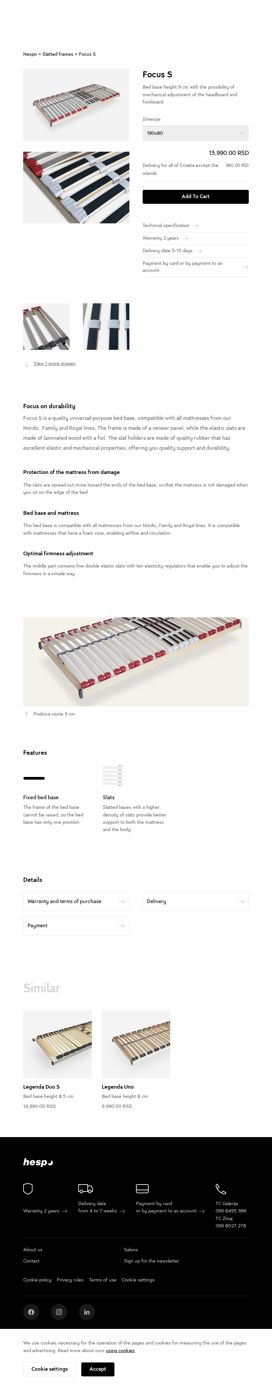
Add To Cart (196, 196)
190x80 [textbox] (155, 133)
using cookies (120, 1350)
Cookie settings (50, 1369)
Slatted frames (57, 54)
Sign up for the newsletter (151, 1261)
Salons (131, 1250)
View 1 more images (55, 363)
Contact (31, 1261)
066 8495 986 (231, 1211)
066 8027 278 (231, 1226)
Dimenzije (152, 119)
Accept (98, 1369)
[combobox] (196, 133)
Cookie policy (37, 1280)
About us (32, 1250)
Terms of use (102, 1280)
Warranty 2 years (42, 1211)
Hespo (30, 54)
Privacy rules (70, 1280)
